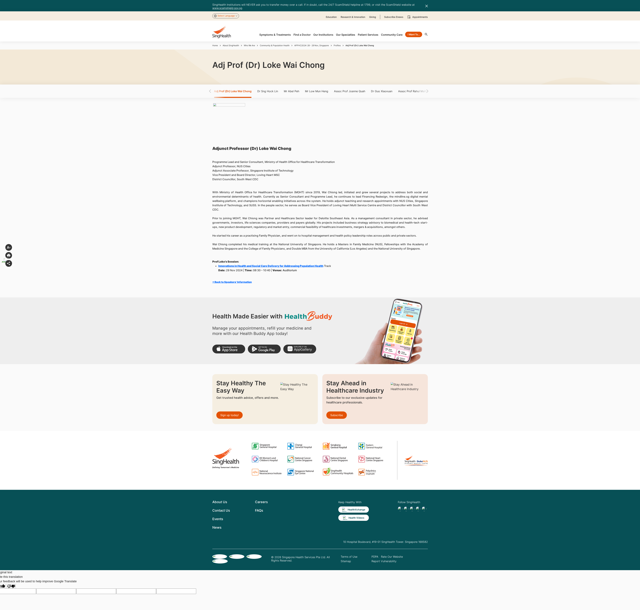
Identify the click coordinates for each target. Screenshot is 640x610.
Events (217, 519)
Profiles (337, 45)
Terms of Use (349, 556)
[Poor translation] (11, 586)
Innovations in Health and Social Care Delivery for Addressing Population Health (270, 266)
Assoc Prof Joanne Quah (349, 91)
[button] (216, 91)
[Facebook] (400, 508)
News (217, 527)
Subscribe (336, 415)
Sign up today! (229, 415)
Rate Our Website (392, 556)
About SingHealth (231, 45)
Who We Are (249, 45)
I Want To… (414, 34)
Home (215, 45)
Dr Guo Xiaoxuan (381, 91)
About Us (219, 502)
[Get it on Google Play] (264, 349)
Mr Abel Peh (291, 91)
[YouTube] (424, 508)
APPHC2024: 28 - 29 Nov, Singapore (311, 45)
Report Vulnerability (384, 561)
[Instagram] (418, 508)
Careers (261, 502)
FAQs (259, 510)
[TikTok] (406, 508)
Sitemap (346, 561)
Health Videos (356, 517)
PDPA (375, 556)
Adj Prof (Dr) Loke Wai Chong (233, 91)
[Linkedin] (412, 508)
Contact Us (221, 510)
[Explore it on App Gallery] (299, 349)
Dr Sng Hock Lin (267, 91)
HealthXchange (356, 509)
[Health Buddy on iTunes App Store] (228, 349)
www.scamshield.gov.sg (227, 8)
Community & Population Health (275, 45)
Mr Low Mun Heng (316, 91)
